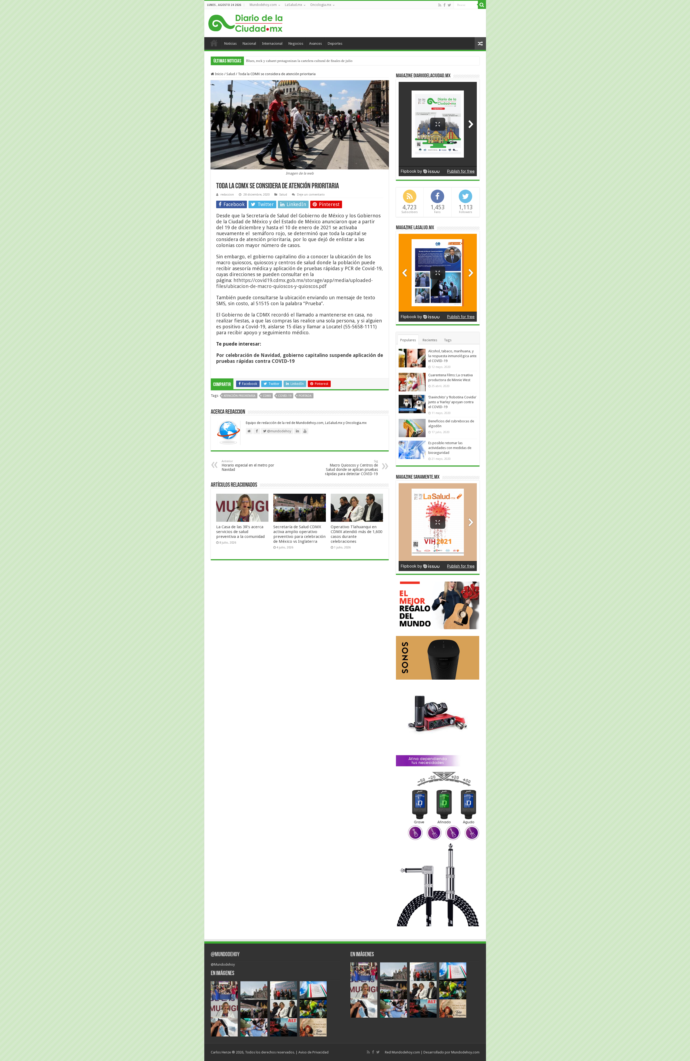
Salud (230, 74)
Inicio (214, 42)
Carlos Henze (221, 1052)
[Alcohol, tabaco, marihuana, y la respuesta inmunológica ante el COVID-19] (412, 358)
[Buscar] (482, 5)
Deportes (335, 43)
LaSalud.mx (293, 5)
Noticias (230, 43)
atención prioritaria (240, 396)
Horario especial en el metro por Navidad (248, 466)
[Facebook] (444, 5)
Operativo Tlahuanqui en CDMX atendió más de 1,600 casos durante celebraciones (356, 534)
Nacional (249, 43)
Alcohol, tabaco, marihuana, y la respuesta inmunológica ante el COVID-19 (452, 356)
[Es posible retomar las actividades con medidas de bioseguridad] (412, 450)
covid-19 (284, 396)
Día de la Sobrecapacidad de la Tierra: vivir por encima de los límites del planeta (304, 61)
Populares (408, 340)
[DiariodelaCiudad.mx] (245, 22)
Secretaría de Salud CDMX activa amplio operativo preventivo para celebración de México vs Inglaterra (299, 534)
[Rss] (440, 5)
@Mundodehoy (225, 955)
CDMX (267, 396)
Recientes (430, 340)
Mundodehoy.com (263, 5)
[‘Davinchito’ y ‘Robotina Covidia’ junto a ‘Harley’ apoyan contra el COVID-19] (412, 404)
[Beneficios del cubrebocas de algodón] (412, 428)
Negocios (295, 43)
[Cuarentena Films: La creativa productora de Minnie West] (412, 382)
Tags (447, 340)
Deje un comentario (311, 194)
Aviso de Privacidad (313, 1052)
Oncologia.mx (320, 5)
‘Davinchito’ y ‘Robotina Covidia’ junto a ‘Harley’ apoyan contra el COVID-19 (452, 402)
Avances (315, 43)
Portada (305, 396)
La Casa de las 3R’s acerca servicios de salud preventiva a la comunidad (240, 531)
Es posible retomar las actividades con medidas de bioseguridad (449, 448)
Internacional (272, 43)
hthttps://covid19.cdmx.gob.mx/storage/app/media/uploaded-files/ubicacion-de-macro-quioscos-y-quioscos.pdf (294, 283)
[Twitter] (449, 5)
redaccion (227, 194)
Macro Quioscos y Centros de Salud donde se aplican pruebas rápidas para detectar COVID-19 (351, 468)
